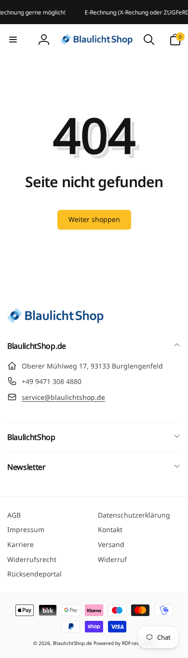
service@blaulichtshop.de (63, 397)
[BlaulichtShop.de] (55, 320)
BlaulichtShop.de (72, 643)
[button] (13, 39)
